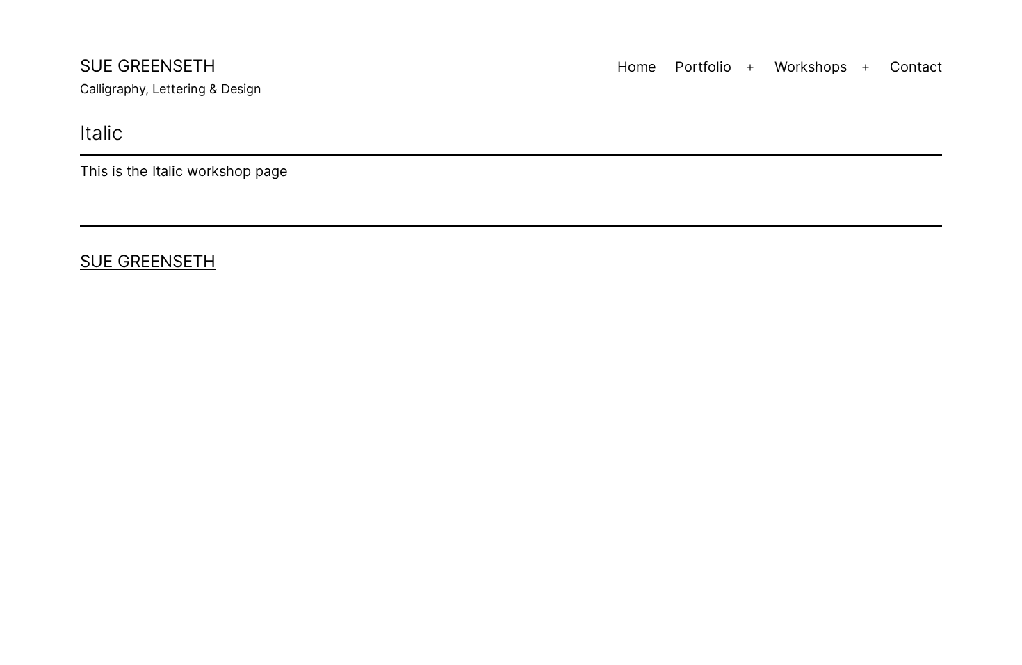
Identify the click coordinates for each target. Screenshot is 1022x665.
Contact (916, 66)
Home (636, 66)
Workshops (810, 66)
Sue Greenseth (148, 66)
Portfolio (703, 66)
